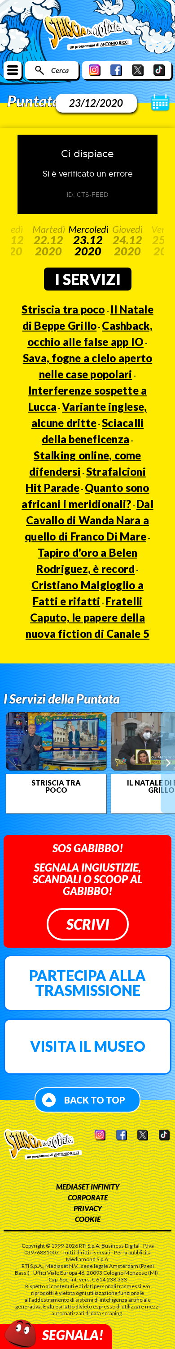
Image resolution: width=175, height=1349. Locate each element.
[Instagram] (95, 70)
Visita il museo (87, 1046)
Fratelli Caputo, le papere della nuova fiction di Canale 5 (87, 617)
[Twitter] (138, 70)
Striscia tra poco (63, 309)
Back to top (94, 1100)
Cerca (60, 70)
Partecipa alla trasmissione (87, 983)
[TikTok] (159, 70)
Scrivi (87, 924)
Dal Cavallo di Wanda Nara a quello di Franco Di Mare (89, 520)
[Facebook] (116, 70)
